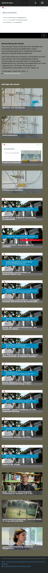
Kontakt (5, 564)
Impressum (34, 562)
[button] (2, 31)
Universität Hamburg (12, 73)
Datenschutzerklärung (19, 562)
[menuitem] (41, 31)
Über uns (5, 562)
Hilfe (42, 562)
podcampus (7, 3)
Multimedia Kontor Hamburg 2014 (17, 566)
